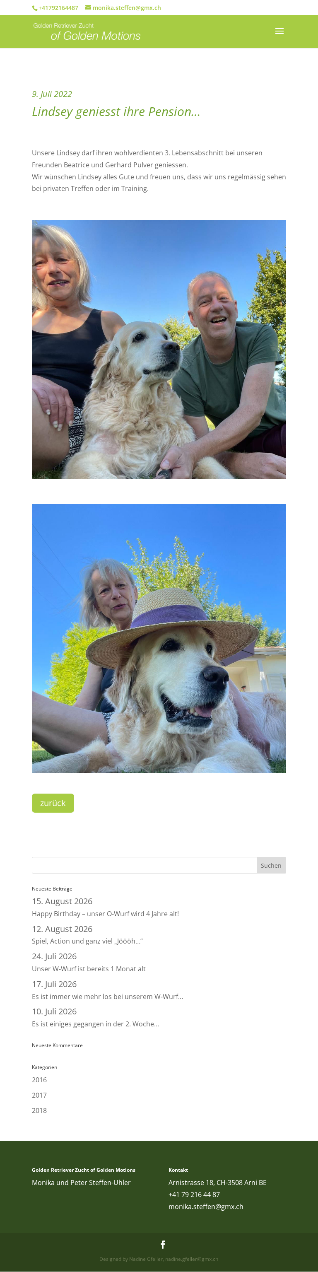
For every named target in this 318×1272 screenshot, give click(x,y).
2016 (39, 1079)
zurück (53, 803)
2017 (39, 1095)
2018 (39, 1110)
